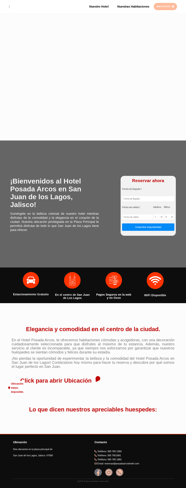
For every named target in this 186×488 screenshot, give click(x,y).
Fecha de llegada (132, 189)
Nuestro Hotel (99, 6)
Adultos (157, 207)
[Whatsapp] (119, 472)
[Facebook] (98, 472)
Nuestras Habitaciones (133, 6)
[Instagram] (108, 472)
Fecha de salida (131, 207)
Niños (167, 207)
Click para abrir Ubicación (56, 380)
